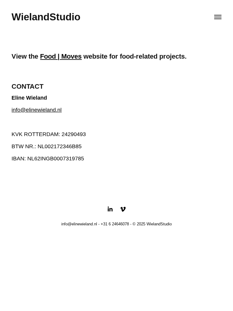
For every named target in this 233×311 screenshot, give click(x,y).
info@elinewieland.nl (37, 110)
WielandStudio (46, 16)
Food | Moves (61, 56)
